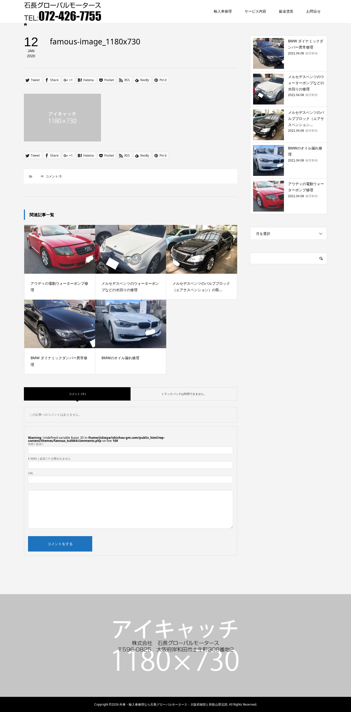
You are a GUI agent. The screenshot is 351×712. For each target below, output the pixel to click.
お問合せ (313, 11)
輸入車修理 (223, 11)
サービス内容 (255, 11)
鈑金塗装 (286, 11)
